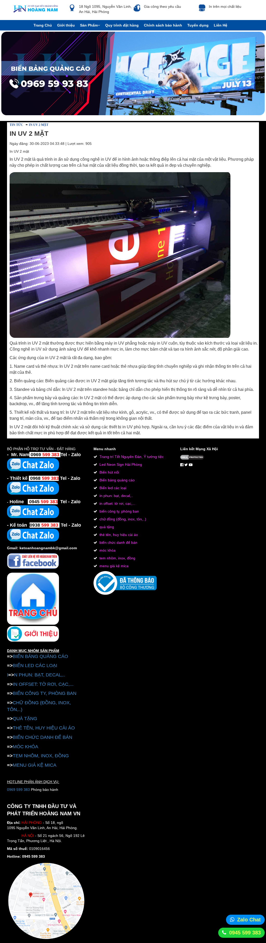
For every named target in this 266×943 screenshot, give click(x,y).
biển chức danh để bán (117, 542)
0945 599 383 (245, 932)
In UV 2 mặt (38, 125)
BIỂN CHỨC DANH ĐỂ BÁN (42, 737)
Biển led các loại (112, 488)
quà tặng (106, 527)
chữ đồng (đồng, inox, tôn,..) (122, 519)
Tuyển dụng (198, 25)
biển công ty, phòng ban (118, 511)
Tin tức (16, 125)
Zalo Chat (249, 919)
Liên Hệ (220, 25)
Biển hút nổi (108, 472)
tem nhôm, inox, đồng (116, 558)
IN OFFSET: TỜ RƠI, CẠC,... (43, 684)
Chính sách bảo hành (163, 25)
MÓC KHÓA (25, 746)
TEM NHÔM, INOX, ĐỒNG (41, 755)
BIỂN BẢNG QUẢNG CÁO (40, 656)
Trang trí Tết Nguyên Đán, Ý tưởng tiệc (131, 457)
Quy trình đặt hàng (122, 25)
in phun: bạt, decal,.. (115, 496)
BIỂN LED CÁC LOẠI (35, 665)
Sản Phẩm (89, 25)
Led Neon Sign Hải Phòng (120, 464)
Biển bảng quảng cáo (116, 480)
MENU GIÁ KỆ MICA (34, 765)
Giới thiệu (66, 25)
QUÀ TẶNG (25, 718)
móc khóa (107, 550)
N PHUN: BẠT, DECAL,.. (39, 674)
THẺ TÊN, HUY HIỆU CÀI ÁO (44, 728)
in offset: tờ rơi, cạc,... (116, 503)
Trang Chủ (43, 25)
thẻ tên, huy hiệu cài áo (118, 535)
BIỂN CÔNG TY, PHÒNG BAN (44, 693)
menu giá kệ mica (113, 566)
